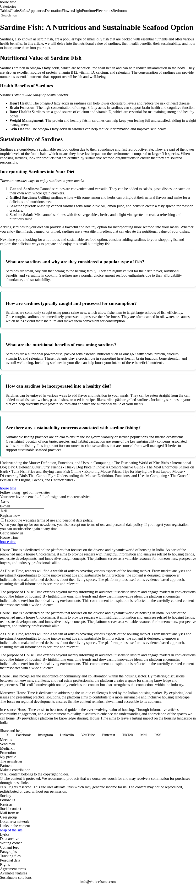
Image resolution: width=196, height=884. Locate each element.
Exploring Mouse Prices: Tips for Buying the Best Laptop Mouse (133, 471)
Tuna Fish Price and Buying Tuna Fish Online (46, 471)
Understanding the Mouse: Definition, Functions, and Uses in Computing (55, 463)
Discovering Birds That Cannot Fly (26, 476)
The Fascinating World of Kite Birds (141, 463)
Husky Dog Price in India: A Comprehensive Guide (104, 467)
